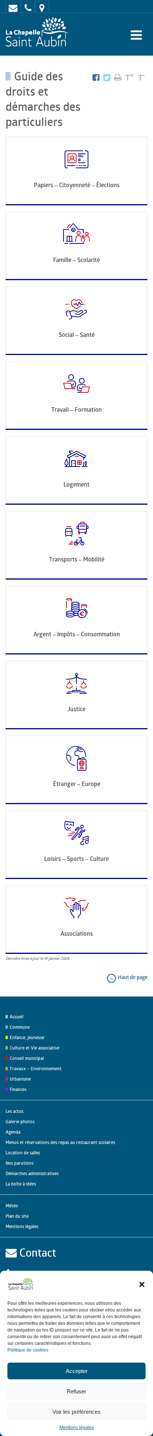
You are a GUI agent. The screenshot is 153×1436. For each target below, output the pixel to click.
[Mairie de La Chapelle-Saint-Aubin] (39, 32)
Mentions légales (76, 1427)
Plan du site (17, 1216)
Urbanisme (20, 1079)
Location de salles (23, 1153)
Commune (20, 1027)
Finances (18, 1089)
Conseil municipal (27, 1058)
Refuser (76, 1391)
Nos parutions (19, 1163)
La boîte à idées (21, 1184)
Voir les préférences (76, 1412)
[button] (142, 1284)
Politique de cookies (27, 1350)
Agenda (13, 1132)
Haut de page (132, 977)
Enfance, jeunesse (27, 1037)
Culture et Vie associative (34, 1048)
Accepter (77, 1371)
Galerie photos (20, 1121)
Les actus (14, 1111)
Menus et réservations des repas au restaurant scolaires (60, 1142)
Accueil (16, 1017)
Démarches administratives (32, 1173)
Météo (12, 1206)
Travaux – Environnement (36, 1068)
